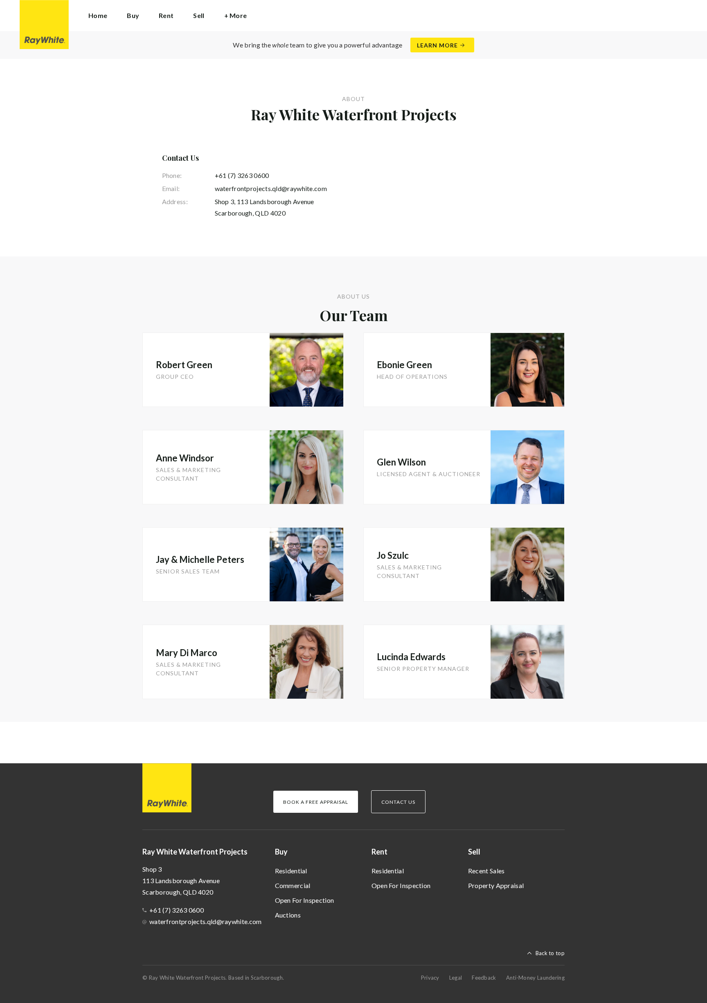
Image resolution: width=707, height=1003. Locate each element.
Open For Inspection (304, 900)
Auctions (288, 915)
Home (97, 15)
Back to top (550, 953)
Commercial (293, 885)
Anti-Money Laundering (535, 977)
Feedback (484, 977)
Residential (291, 871)
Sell (474, 851)
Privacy (430, 977)
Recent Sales (486, 871)
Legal (455, 977)
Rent (379, 851)
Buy (281, 851)
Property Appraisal (496, 885)
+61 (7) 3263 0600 (242, 175)
